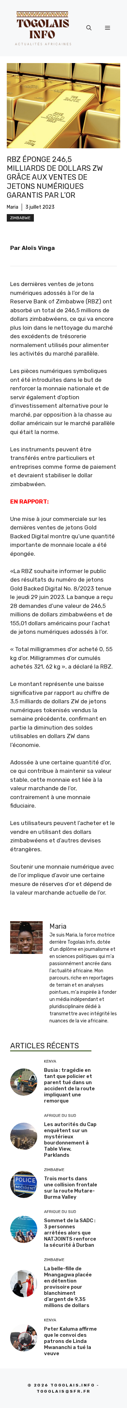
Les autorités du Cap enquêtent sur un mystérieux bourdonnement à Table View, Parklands (70, 1139)
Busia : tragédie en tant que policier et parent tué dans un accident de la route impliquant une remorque (69, 1085)
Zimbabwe (20, 217)
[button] (89, 28)
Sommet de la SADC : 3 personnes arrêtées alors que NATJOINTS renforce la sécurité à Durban (70, 1232)
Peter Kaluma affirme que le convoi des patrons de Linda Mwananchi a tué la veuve (70, 1341)
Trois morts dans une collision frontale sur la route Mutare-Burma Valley (70, 1187)
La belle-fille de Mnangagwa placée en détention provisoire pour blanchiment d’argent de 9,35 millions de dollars (68, 1286)
